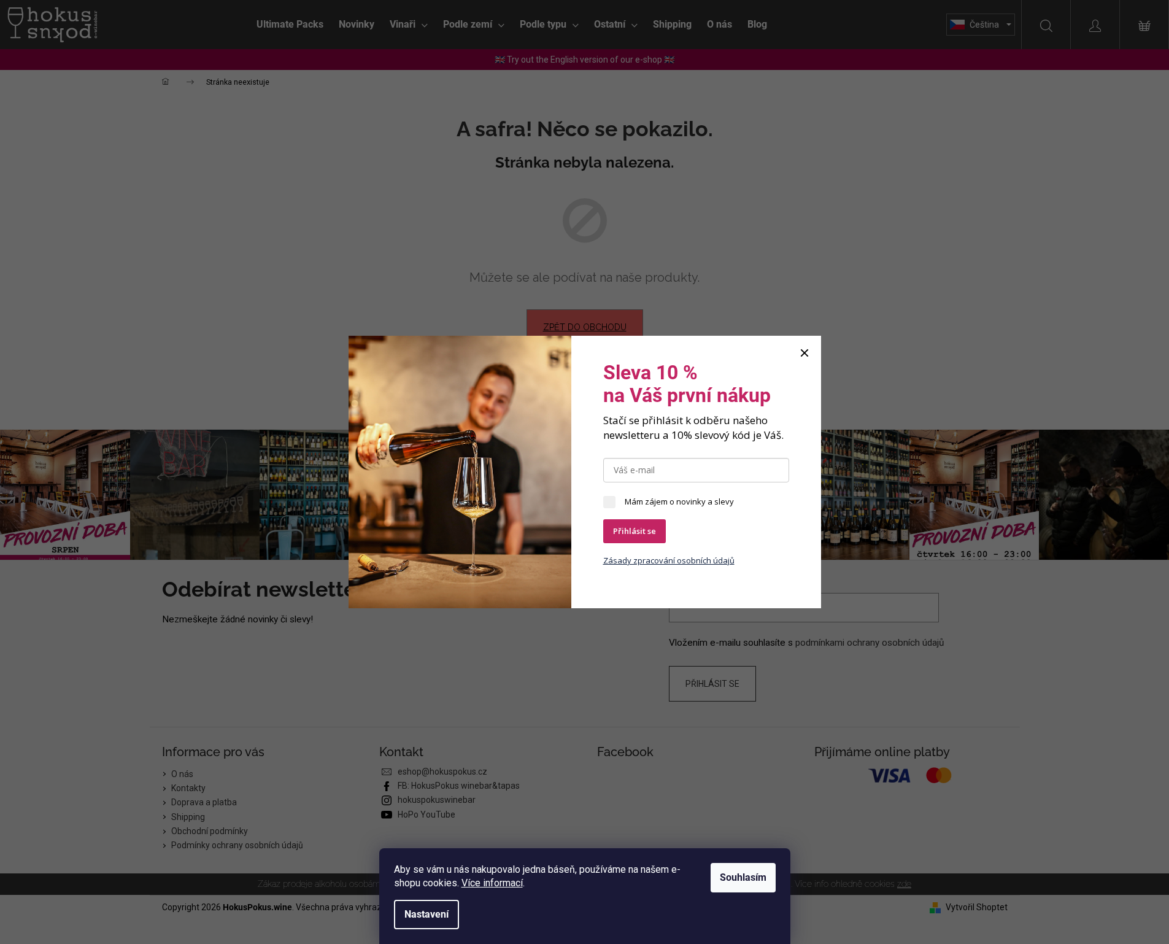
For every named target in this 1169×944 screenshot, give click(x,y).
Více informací (492, 883)
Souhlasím (743, 877)
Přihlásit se (634, 530)
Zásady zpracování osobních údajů (669, 560)
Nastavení (426, 914)
